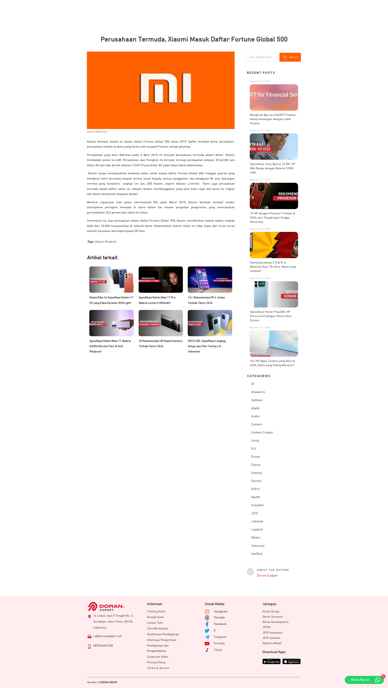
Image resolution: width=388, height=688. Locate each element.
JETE (254, 513)
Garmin (256, 481)
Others (256, 537)
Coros (255, 440)
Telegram (220, 636)
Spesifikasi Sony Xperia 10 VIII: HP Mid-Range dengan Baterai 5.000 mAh (272, 168)
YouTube (219, 643)
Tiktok (218, 649)
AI (252, 384)
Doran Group (271, 611)
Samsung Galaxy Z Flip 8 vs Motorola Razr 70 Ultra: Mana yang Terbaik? (273, 267)
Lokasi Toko (155, 622)
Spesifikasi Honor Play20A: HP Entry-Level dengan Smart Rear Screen (271, 316)
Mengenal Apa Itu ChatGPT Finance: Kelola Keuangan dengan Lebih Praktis (273, 119)
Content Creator (262, 432)
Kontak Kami (155, 617)
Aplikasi (256, 400)
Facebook (220, 624)
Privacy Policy (156, 662)
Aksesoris (258, 392)
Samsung (257, 545)
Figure (255, 465)
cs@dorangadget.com (107, 636)
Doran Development (276, 622)
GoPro (255, 489)
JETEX (266, 627)
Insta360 (257, 505)
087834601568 (103, 645)
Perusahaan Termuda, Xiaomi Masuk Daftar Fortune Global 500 (194, 39)
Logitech (257, 529)
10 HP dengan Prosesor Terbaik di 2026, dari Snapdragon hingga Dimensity (272, 217)
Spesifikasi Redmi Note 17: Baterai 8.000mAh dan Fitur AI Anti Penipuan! (110, 346)
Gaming (256, 473)
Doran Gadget (267, 575)
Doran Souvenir (273, 616)
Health (255, 497)
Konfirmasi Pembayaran (163, 634)
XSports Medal (272, 643)
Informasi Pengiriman (161, 639)
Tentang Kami (156, 611)
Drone (255, 457)
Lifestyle (257, 521)
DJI (253, 448)
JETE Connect (271, 637)
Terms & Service (158, 668)
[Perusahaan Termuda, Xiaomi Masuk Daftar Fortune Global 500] (161, 90)
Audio (255, 416)
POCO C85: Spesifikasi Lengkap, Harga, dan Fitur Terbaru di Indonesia (207, 346)
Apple (255, 408)
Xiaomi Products (105, 241)
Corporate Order (158, 656)
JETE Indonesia (272, 632)
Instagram (221, 611)
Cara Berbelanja (157, 628)
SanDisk (257, 554)
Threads (219, 617)
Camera (256, 424)
